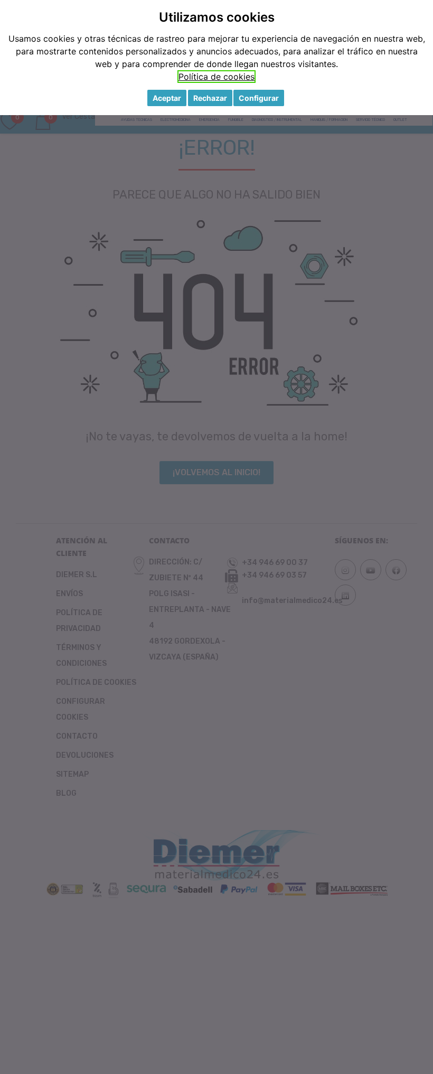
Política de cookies (216, 76)
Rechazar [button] (210, 97)
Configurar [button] (259, 97)
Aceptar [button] (167, 97)
